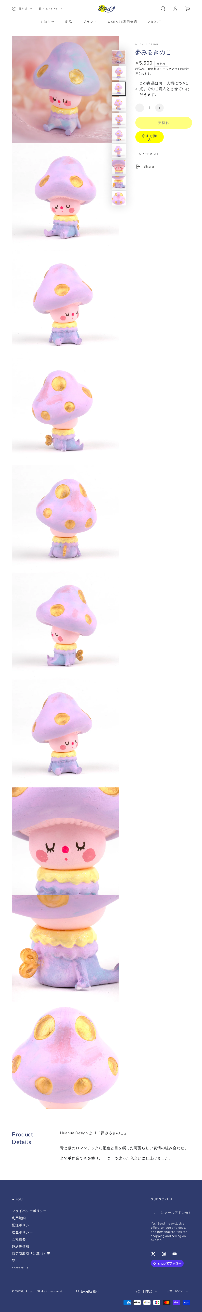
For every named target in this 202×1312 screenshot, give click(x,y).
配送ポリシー (22, 1225)
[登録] (187, 1212)
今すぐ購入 (149, 138)
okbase (30, 1291)
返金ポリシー (22, 1232)
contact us (20, 1268)
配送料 (152, 69)
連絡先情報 (20, 1246)
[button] (163, 9)
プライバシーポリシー (29, 1211)
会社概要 (19, 1239)
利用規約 (19, 1218)
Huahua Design (147, 44)
